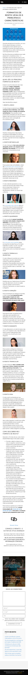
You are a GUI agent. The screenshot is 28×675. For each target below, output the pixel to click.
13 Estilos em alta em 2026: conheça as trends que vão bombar (13, 645)
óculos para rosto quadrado (11, 242)
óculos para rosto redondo (11, 205)
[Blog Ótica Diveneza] (2, 2)
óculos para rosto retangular (12, 166)
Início (4, 7)
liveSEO (20, 673)
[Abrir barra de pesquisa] (19, 2)
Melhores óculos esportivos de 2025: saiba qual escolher (13, 565)
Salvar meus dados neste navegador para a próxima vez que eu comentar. (15, 619)
